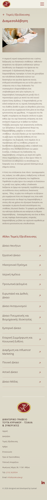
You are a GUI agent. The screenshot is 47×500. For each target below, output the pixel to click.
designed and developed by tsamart (23, 488)
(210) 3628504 (12, 472)
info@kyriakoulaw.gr (15, 477)
